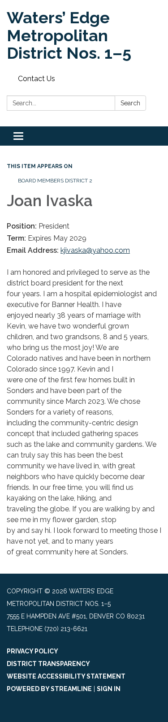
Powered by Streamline (49, 688)
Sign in (109, 688)
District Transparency (48, 663)
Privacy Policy (32, 651)
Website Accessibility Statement (66, 676)
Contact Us (36, 78)
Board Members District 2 (55, 180)
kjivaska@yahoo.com (95, 250)
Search (130, 103)
